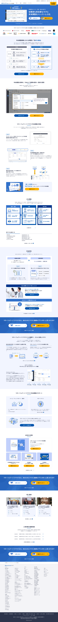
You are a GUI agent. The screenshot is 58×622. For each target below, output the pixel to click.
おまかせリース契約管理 (17, 571)
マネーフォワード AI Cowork (18, 599)
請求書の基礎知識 (36, 575)
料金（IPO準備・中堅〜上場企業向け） (28, 578)
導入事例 (25, 570)
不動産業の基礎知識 (36, 584)
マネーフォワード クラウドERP (18, 580)
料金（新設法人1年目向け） (27, 576)
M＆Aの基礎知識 (36, 583)
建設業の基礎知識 (36, 582)
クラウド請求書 (8, 577)
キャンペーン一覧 (46, 570)
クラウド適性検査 (7, 609)
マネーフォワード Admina (17, 579)
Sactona (19, 596)
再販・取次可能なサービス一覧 (18, 587)
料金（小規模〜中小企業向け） (27, 577)
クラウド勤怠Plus (8, 598)
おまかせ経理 (16, 569)
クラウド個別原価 (7, 588)
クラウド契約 (16, 574)
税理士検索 (25, 572)
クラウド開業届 (16, 577)
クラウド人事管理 (7, 595)
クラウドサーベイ (7, 608)
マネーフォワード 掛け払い (8, 592)
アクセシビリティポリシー (26, 615)
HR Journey (45, 576)
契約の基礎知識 (35, 576)
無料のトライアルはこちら (28, 330)
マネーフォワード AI (18, 601)
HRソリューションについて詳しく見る (28, 360)
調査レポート (45, 571)
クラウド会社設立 (17, 576)
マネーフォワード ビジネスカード (18, 578)
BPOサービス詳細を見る (27, 425)
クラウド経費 (6, 583)
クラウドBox (8, 591)
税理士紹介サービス (26, 571)
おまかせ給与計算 (17, 572)
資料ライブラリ (45, 569)
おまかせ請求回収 (17, 570)
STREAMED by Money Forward (18, 593)
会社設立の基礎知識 (36, 577)
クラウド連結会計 (7, 589)
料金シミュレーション (26, 579)
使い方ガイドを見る (40, 412)
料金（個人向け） (26, 575)
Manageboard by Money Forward (18, 595)
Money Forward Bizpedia (37, 569)
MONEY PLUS (46, 574)
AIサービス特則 (33, 615)
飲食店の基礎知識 (36, 581)
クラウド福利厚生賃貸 (7, 606)
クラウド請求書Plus (7, 580)
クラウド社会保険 (7, 603)
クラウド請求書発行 (8, 578)
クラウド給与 (6, 600)
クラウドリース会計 (7, 572)
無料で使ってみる (21, 73)
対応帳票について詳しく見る (28, 243)
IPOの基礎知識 (35, 578)
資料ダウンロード (37, 73)
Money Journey (45, 575)
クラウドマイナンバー (7, 604)
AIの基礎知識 (35, 585)
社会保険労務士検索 (26, 573)
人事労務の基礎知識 (36, 574)
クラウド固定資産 (7, 586)
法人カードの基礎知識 (36, 579)
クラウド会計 (6, 569)
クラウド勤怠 (8, 597)
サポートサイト (26, 569)
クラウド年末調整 (7, 601)
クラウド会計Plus (7, 571)
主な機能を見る (29, 227)
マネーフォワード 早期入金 (17, 591)
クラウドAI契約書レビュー (17, 575)
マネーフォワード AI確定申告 (8, 575)
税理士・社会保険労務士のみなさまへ (28, 584)
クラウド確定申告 (8, 574)
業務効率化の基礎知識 (36, 580)
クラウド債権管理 (7, 581)
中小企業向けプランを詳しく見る (28, 313)
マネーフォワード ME (46, 572)
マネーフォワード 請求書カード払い (18, 590)
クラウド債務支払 (7, 585)
